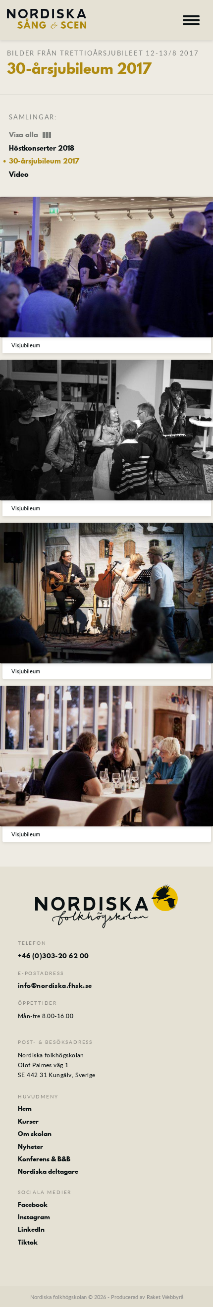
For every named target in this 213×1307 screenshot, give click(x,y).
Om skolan (35, 1134)
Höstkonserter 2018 (41, 148)
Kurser (28, 1121)
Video (19, 174)
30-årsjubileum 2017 (44, 161)
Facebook (33, 1204)
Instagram (34, 1217)
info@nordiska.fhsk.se (55, 985)
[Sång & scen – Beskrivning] (46, 19)
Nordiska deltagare (48, 1171)
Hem (25, 1108)
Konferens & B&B (44, 1159)
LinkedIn (31, 1229)
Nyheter (30, 1146)
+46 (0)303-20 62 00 (53, 955)
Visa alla (31, 135)
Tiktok (28, 1242)
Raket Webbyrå (165, 1297)
